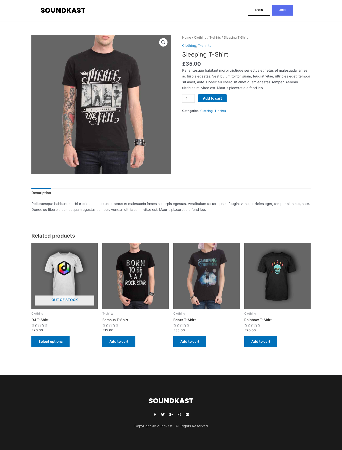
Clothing (200, 37)
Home (186, 37)
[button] (163, 42)
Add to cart (212, 98)
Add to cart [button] (118, 341)
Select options (50, 341)
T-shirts (215, 37)
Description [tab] (41, 193)
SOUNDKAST (63, 10)
